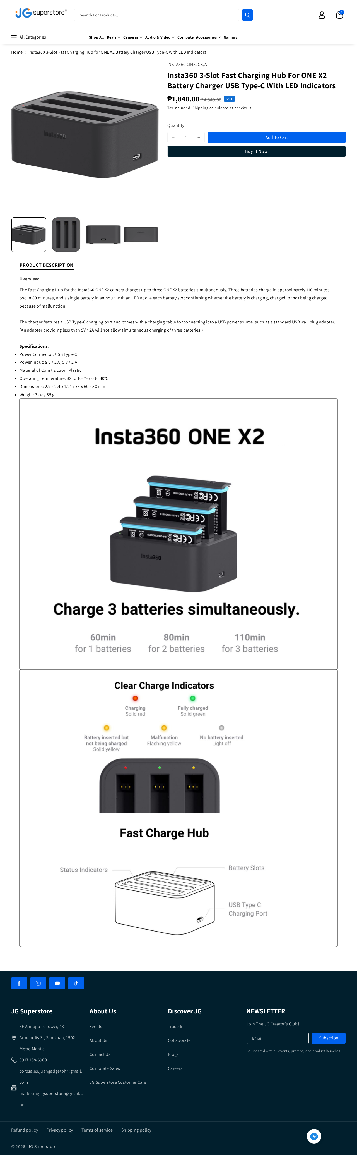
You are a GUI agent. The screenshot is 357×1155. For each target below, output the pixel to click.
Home (17, 52)
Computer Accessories (197, 37)
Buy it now (256, 151)
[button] (340, 15)
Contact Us (100, 1054)
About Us (98, 1040)
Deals (112, 37)
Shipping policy (136, 1130)
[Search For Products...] (247, 15)
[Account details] (322, 15)
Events (96, 1026)
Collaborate (179, 1040)
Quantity (175, 125)
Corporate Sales (105, 1068)
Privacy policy (60, 1130)
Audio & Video (157, 37)
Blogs (173, 1054)
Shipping (200, 108)
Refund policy (24, 1130)
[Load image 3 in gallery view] (103, 234)
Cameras (130, 37)
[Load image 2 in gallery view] (66, 234)
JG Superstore (42, 1146)
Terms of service (97, 1130)
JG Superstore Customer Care (118, 1082)
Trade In (176, 1026)
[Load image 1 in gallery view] (28, 234)
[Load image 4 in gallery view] (141, 234)
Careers (175, 1068)
